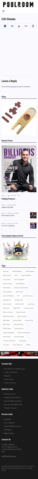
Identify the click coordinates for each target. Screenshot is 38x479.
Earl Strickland (20, 283)
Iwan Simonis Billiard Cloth (13, 404)
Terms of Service (10, 383)
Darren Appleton (19, 279)
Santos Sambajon (8, 332)
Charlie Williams (26, 275)
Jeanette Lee (7, 300)
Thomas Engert (19, 336)
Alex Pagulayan (17, 271)
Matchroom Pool (9, 394)
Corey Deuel (7, 279)
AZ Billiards (8, 430)
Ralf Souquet (7, 328)
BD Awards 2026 (8, 215)
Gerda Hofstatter (8, 296)
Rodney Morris (19, 328)
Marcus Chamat (8, 312)
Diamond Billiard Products (13, 401)
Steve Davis (6, 336)
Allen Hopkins (30, 271)
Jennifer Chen (19, 300)
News (3, 195)
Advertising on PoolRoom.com (14, 369)
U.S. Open (6, 345)
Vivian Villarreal (18, 345)
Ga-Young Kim (7, 292)
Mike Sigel (6, 320)
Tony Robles (22, 341)
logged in (13, 86)
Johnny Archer (19, 304)
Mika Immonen (22, 316)
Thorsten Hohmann (9, 341)
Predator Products (10, 408)
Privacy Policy (9, 379)
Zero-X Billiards (9, 423)
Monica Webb (17, 320)
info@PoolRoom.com (9, 456)
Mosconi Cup (29, 320)
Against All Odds (7, 207)
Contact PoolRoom (10, 372)
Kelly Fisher (16, 308)
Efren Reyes (7, 287)
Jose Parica (31, 304)
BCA (16, 275)
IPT (18, 296)
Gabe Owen (19, 292)
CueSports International (12, 397)
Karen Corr (6, 308)
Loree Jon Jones (29, 308)
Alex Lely (6, 271)
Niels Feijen (6, 324)
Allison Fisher (7, 275)
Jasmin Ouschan (28, 296)
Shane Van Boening (24, 332)
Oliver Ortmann (18, 324)
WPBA (28, 345)
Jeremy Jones (7, 304)
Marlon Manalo (21, 312)
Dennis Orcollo (7, 283)
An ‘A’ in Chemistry (8, 226)
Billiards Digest (9, 433)
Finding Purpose (8, 199)
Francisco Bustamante (21, 287)
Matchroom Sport (8, 316)
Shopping (7, 376)
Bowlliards (7, 419)
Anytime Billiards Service (12, 426)
